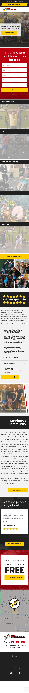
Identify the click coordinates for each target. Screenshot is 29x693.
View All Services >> (14, 256)
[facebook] (12, 656)
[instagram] (16, 656)
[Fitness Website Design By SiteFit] (14, 673)
